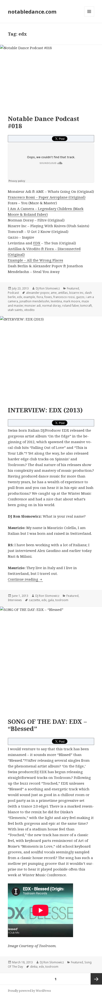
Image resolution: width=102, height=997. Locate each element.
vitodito (29, 310)
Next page (96, 979)
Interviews (15, 600)
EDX (36, 243)
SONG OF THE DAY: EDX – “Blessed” (47, 725)
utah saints (15, 310)
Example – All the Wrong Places (35, 260)
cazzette (34, 600)
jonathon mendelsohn (34, 301)
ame (54, 293)
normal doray (51, 306)
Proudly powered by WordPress (29, 991)
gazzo (80, 297)
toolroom (61, 600)
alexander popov (37, 293)
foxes (48, 297)
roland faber (70, 306)
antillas (63, 293)
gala (51, 600)
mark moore (71, 301)
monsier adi (32, 306)
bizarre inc (76, 293)
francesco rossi (64, 297)
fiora (40, 297)
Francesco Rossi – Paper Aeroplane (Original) (46, 197)
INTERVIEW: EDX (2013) (45, 410)
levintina (56, 301)
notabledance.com (32, 11)
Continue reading (25, 579)
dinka (33, 967)
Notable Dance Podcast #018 (43, 122)
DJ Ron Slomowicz (48, 288)
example (29, 297)
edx (19, 297)
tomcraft (86, 306)
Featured (73, 288)
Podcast (13, 293)
